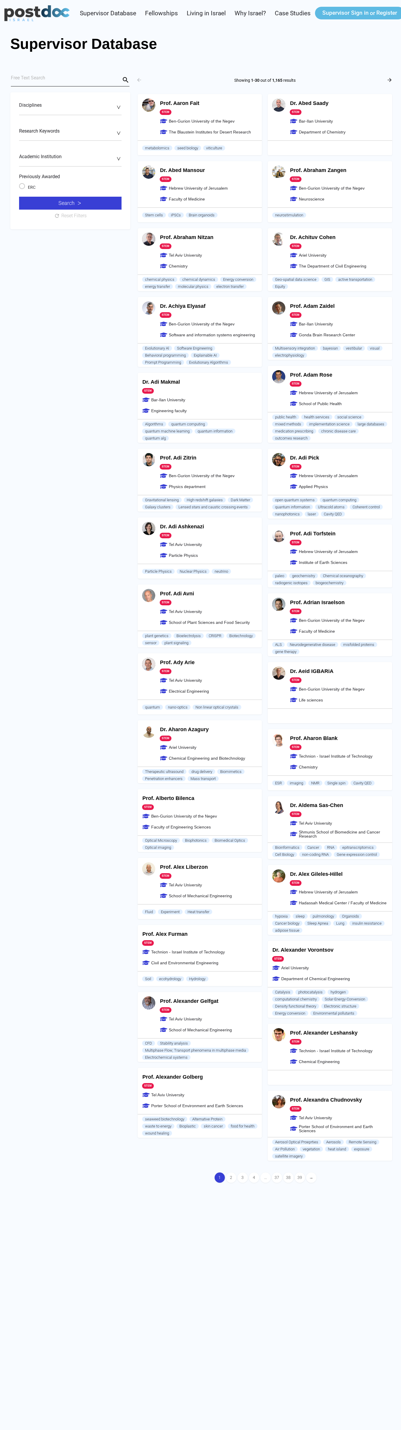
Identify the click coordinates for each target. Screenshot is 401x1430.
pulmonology (323, 916)
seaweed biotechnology (164, 1119)
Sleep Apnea (317, 923)
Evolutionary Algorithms (208, 362)
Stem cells (154, 215)
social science (349, 417)
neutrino (221, 571)
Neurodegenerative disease (312, 644)
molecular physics (193, 286)
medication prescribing (294, 431)
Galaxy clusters (158, 507)
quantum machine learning (167, 431)
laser (312, 514)
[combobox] (70, 108)
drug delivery (201, 772)
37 (276, 1177)
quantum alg (155, 438)
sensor (150, 643)
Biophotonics (196, 840)
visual (375, 348)
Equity (280, 286)
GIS (327, 279)
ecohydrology (170, 979)
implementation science (329, 424)
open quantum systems (295, 500)
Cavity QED (333, 514)
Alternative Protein (207, 1119)
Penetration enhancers (164, 779)
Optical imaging (158, 847)
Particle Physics (158, 571)
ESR (278, 783)
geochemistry (303, 576)
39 (299, 1177)
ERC (32, 187)
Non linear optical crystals (217, 707)
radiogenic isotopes (291, 583)
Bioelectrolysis (188, 636)
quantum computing (188, 424)
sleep (300, 916)
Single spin (336, 783)
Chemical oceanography (343, 576)
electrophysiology (289, 355)
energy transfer (157, 286)
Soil (148, 979)
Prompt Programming (163, 362)
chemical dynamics (198, 279)
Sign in (345, 12)
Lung (340, 923)
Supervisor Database (108, 13)
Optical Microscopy (161, 840)
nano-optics (178, 707)
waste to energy (158, 1126)
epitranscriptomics (358, 847)
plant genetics (157, 636)
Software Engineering (194, 348)
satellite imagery (289, 1156)
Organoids (350, 916)
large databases (371, 424)
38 (288, 1177)
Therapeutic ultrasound (164, 772)
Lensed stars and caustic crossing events (213, 507)
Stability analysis (174, 1043)
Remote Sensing (362, 1142)
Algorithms (154, 424)
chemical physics (159, 279)
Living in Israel (206, 13)
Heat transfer (198, 912)
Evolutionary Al (157, 348)
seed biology (187, 148)
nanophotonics (287, 514)
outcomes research (291, 438)
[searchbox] (69, 107)
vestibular (354, 348)
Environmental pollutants (333, 1013)
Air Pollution (285, 1149)
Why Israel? (250, 13)
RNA (330, 847)
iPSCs (176, 215)
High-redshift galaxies (205, 500)
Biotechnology (241, 636)
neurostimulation (289, 215)
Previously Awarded (39, 176)
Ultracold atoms (331, 507)
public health (285, 417)
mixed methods (288, 424)
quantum (152, 707)
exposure (361, 1149)
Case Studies (293, 13)
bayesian (330, 348)
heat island (337, 1149)
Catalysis (282, 992)
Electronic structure (340, 1006)
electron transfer (230, 286)
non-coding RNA (315, 854)
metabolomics (157, 148)
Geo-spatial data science (295, 279)
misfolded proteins (358, 644)
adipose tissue (287, 930)
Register (386, 12)
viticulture (214, 148)
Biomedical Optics (230, 840)
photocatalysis (310, 992)
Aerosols (333, 1142)
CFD (148, 1043)
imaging (296, 783)
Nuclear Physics (193, 571)
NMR (315, 783)
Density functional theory (295, 1006)
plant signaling (176, 643)
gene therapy (285, 652)
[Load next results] (390, 80)
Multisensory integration (295, 348)
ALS (278, 644)
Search (66, 203)
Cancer (313, 847)
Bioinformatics (287, 847)
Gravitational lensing (162, 500)
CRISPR (215, 636)
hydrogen (338, 992)
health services (316, 417)
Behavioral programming (165, 355)
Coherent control (366, 507)
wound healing (157, 1133)
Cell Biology (284, 854)
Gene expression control (357, 854)
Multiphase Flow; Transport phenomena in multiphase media (195, 1050)
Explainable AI (205, 355)
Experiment (170, 912)
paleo (279, 576)
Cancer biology (287, 923)
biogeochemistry (329, 583)
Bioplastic (187, 1126)
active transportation (355, 279)
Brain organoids (202, 215)
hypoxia (281, 916)
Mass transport (203, 779)
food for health (243, 1126)
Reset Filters (74, 215)
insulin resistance (367, 923)
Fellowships (161, 13)
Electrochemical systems (166, 1057)
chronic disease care (338, 431)
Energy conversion (238, 279)
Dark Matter (240, 500)
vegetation (311, 1149)
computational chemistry (296, 999)
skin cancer (213, 1126)
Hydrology (197, 979)
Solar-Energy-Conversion (345, 999)
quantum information (215, 431)
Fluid (149, 912)
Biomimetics (231, 772)
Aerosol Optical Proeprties (296, 1142)
